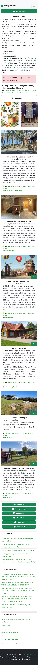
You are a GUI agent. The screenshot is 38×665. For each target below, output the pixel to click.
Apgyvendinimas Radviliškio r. (14, 90)
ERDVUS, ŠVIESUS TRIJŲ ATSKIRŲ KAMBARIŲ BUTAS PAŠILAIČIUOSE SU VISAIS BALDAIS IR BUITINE (17, 591)
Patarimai (9, 533)
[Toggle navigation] (34, 6)
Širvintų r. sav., (9, 317)
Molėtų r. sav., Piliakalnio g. (13, 190)
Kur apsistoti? (9, 6)
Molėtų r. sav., (9, 437)
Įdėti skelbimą (20, 11)
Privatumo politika (14, 659)
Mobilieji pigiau (6, 636)
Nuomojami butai (11, 569)
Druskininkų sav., (10, 250)
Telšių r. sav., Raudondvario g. (14, 387)
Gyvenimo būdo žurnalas (9, 632)
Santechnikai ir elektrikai (9, 639)
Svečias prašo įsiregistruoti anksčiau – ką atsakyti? (18, 550)
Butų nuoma (5, 625)
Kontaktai (26, 659)
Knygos (4, 629)
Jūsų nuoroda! (9, 644)
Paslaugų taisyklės (31, 657)
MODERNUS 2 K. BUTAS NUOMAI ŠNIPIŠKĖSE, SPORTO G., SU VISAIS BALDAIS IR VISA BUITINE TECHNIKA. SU (18, 577)
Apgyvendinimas (13, 186)
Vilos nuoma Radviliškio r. (19, 93)
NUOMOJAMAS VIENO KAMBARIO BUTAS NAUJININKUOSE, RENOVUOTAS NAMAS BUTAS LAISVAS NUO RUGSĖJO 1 (16, 599)
